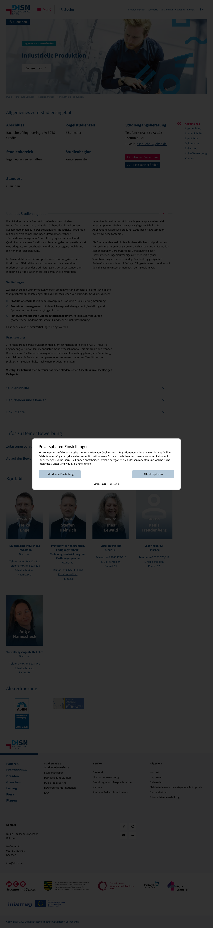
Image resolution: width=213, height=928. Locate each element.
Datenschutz (100, 483)
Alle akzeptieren (153, 474)
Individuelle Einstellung (60, 474)
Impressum (114, 483)
